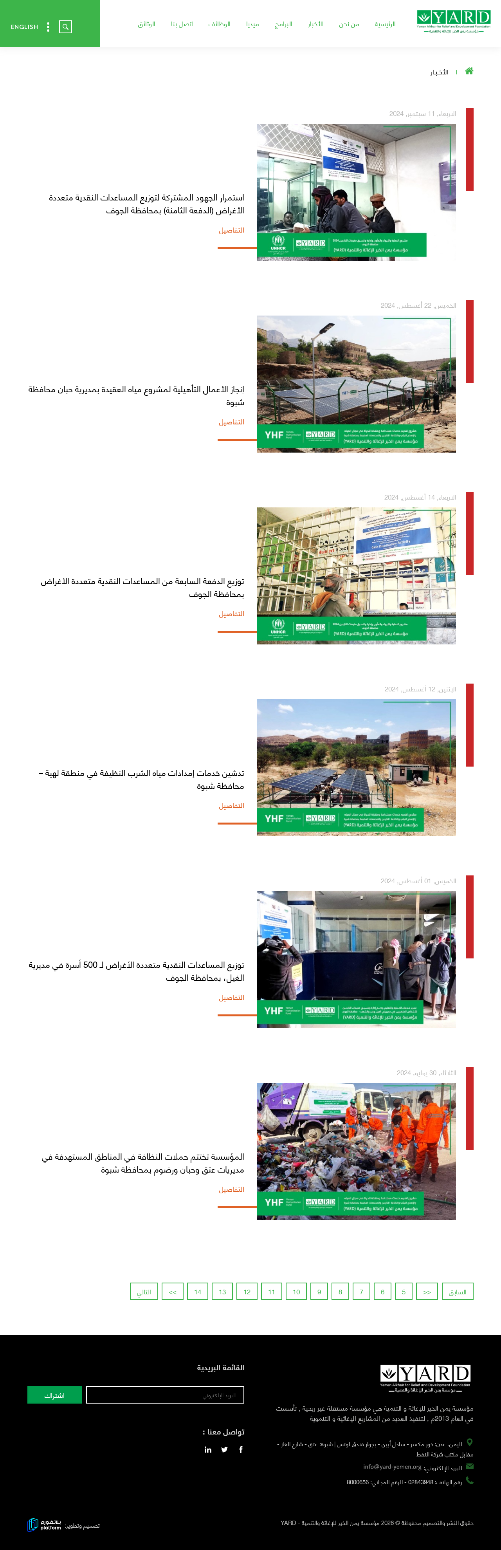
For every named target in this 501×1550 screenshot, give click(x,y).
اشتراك (55, 1395)
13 (222, 1291)
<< (427, 1291)
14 (197, 1291)
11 (271, 1291)
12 (246, 1291)
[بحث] (65, 26)
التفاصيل (231, 229)
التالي (144, 1291)
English (24, 27)
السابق (458, 1291)
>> (173, 1291)
